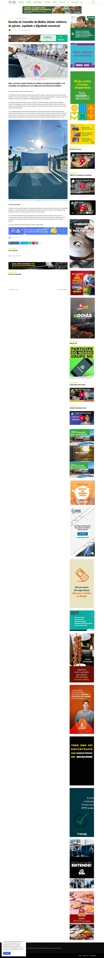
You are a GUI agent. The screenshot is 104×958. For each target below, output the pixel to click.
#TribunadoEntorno (21, 18)
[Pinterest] (33, 243)
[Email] (36, 243)
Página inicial (11, 18)
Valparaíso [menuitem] (21, 2)
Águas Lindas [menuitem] (74, 2)
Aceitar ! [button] (7, 953)
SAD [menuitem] (82, 2)
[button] (89, 2)
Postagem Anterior (14, 289)
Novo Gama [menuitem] (47, 2)
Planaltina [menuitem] (62, 2)
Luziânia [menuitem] (28, 2)
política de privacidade (8, 951)
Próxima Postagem (62, 289)
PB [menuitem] (68, 2)
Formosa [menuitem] (54, 2)
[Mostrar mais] (40, 243)
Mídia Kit (85, 955)
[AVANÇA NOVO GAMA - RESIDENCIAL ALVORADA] (82, 28)
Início (80, 955)
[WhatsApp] (30, 243)
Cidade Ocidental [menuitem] (37, 2)
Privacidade (93, 955)
